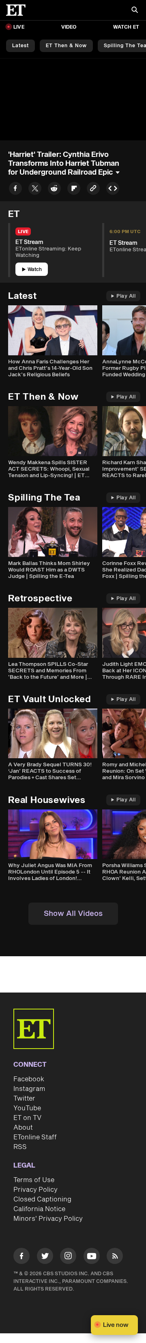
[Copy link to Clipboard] (93, 189)
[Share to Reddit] (54, 189)
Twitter (24, 1098)
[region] (73, 99)
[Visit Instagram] (68, 1257)
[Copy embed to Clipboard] (112, 189)
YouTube (27, 1108)
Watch (35, 269)
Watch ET (126, 27)
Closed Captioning (42, 1199)
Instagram (29, 1089)
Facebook (28, 1079)
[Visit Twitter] (45, 1257)
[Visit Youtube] (92, 1256)
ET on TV (27, 1118)
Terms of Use (33, 1180)
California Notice (39, 1209)
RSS (20, 1147)
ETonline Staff (35, 1137)
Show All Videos (73, 913)
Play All (125, 296)
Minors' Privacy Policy (48, 1219)
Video (69, 27)
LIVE (18, 27)
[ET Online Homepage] (18, 10)
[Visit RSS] (115, 1257)
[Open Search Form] (134, 10)
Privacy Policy (35, 1190)
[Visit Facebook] (21, 1257)
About (23, 1127)
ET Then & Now (66, 46)
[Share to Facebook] (15, 189)
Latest (20, 46)
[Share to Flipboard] (74, 189)
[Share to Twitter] (35, 189)
